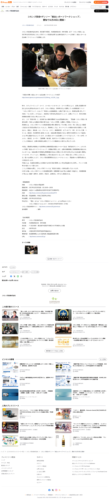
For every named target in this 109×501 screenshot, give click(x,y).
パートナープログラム (40, 495)
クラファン (73, 6)
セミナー (39, 482)
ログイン (39, 463)
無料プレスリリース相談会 (44, 479)
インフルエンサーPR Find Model (81, 466)
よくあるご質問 (41, 471)
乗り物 (67, 6)
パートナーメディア (6, 468)
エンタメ (7, 6)
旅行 (18, 6)
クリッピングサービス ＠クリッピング (82, 460)
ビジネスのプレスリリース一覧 (15, 451)
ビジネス (50, 6)
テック (56, 6)
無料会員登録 (40, 460)
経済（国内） (25, 272)
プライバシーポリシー (61, 495)
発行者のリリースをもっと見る (54, 351)
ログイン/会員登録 (102, 2)
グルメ (13, 6)
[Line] (18, 276)
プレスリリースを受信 (85, 2)
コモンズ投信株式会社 (28, 25)
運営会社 (28, 495)
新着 (3, 6)
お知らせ (39, 474)
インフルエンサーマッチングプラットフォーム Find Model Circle (89, 471)
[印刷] (21, 276)
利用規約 (50, 495)
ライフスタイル (36, 6)
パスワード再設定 (41, 466)
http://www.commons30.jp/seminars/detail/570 (43, 193)
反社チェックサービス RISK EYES (81, 474)
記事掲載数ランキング (7, 471)
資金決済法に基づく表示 (76, 495)
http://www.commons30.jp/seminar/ (49, 206)
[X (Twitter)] (14, 276)
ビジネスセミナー (15, 272)
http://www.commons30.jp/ (37, 236)
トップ (2, 451)
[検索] (107, 7)
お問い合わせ (54, 290)
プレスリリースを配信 (70, 2)
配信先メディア (5, 465)
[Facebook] (11, 276)
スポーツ (44, 6)
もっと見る (103, 359)
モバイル (61, 6)
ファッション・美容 (25, 6)
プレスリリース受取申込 (43, 477)
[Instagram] (56, 490)
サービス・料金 (5, 462)
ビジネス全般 (35, 272)
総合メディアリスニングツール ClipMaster (83, 463)
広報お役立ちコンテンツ (7, 473)
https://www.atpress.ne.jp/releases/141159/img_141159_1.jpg (40, 97)
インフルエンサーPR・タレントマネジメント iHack (86, 469)
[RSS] (60, 490)
